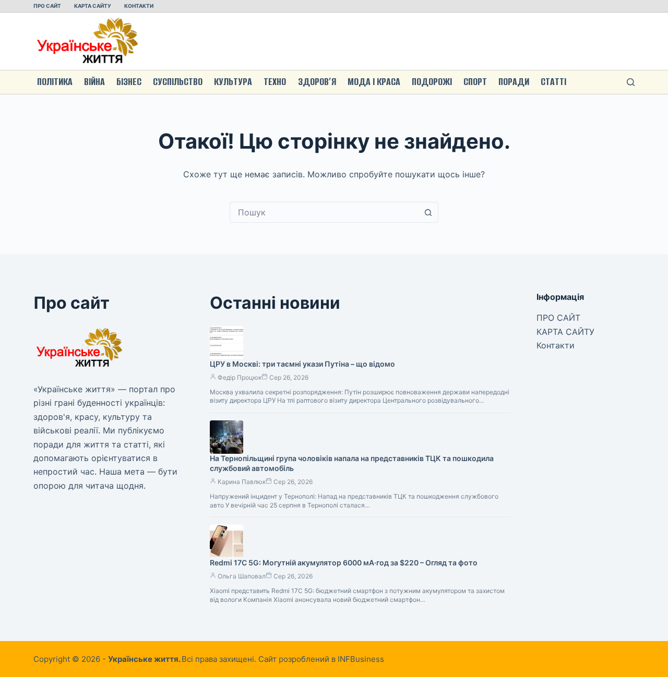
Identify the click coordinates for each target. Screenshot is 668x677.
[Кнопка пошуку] (428, 212)
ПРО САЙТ (47, 6)
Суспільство (177, 82)
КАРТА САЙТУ (92, 6)
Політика (55, 82)
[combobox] (324, 212)
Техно (275, 82)
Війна (94, 82)
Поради (513, 82)
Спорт (475, 82)
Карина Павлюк (242, 482)
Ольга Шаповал (242, 576)
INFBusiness (361, 659)
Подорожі (432, 82)
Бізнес (128, 82)
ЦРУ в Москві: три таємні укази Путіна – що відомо (302, 363)
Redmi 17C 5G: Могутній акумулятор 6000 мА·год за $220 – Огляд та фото (344, 562)
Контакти (138, 6)
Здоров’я (317, 82)
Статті (553, 82)
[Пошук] (631, 82)
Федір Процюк (239, 377)
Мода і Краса (374, 82)
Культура (233, 82)
